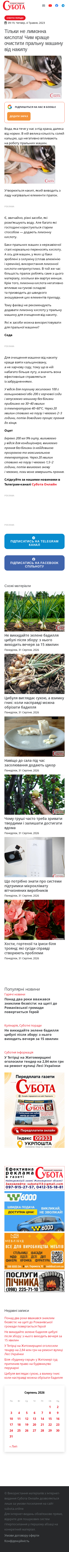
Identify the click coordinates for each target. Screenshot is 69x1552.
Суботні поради (30, 1025)
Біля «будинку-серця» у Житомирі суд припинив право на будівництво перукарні (30, 1363)
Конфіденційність (16, 1541)
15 (50, 1419)
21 (42, 1425)
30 (57, 1430)
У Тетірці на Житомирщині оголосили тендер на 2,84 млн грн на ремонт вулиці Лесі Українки (34, 1061)
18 (19, 1425)
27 (34, 1430)
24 (11, 1430)
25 (19, 1430)
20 (34, 1425)
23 (57, 1425)
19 (26, 1425)
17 (11, 1425)
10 (11, 1419)
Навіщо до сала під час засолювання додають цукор (30, 763)
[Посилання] (14, 5)
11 (19, 1419)
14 (42, 1419)
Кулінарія (11, 1025)
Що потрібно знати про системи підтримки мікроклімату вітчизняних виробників (33, 886)
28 (42, 1430)
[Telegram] (63, 5)
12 (26, 1419)
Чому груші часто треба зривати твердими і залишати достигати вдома (33, 823)
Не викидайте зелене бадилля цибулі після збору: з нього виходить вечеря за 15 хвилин (31, 640)
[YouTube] (50, 5)
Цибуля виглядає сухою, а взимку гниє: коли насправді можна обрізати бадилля (34, 702)
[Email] (44, 5)
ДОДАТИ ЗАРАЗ (19, 116)
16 (57, 1419)
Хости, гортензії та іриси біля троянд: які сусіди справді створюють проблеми (30, 948)
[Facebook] (57, 5)
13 (34, 1419)
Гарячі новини (14, 994)
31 (11, 1436)
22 (50, 1425)
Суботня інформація (18, 1052)
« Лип (13, 1446)
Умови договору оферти (21, 1535)
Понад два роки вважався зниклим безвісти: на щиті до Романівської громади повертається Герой (30, 1005)
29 (50, 1430)
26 (26, 1430)
